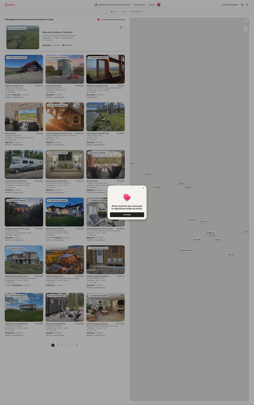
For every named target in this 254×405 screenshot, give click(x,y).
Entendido (127, 215)
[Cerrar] (143, 188)
